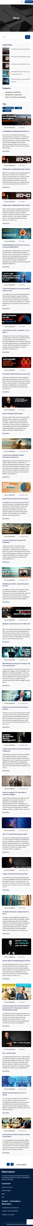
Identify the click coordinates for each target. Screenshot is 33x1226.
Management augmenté (13, 95)
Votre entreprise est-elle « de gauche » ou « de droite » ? (15, 331)
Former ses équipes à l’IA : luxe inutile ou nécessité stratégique (14, 793)
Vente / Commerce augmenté (15, 97)
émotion (8, 111)
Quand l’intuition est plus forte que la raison (15, 498)
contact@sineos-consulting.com (10, 1207)
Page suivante (21, 1164)
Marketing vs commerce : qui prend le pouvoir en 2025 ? (15, 585)
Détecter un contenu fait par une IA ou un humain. (14, 1094)
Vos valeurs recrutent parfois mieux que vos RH (16, 374)
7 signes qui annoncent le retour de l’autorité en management (16, 750)
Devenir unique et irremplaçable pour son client (16, 960)
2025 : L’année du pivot (9, 1053)
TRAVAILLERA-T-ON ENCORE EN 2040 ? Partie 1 (20, 64)
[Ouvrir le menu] (22, 2)
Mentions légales (6, 1190)
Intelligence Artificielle (12, 92)
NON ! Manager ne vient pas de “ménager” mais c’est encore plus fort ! (16, 664)
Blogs (3, 1194)
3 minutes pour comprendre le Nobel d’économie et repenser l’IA (13, 456)
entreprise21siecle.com (20, 1224)
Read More (5, 151)
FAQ (3, 1197)
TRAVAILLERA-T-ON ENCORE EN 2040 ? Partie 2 (20, 56)
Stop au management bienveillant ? (12, 413)
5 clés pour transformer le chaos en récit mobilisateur (14, 541)
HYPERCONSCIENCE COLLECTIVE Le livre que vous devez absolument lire (15, 246)
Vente (19, 108)
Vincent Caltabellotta (12, 1211)
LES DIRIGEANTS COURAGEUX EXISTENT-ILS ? (20, 49)
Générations (9, 108)
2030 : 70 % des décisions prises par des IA (14, 834)
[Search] (27, 37)
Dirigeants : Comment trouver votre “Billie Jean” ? (16, 624)
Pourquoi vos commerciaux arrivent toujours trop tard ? (15, 708)
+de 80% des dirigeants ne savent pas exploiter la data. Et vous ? (16, 289)
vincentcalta (11, 1214)
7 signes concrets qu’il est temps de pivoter (15, 874)
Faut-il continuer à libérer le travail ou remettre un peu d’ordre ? (16, 1135)
